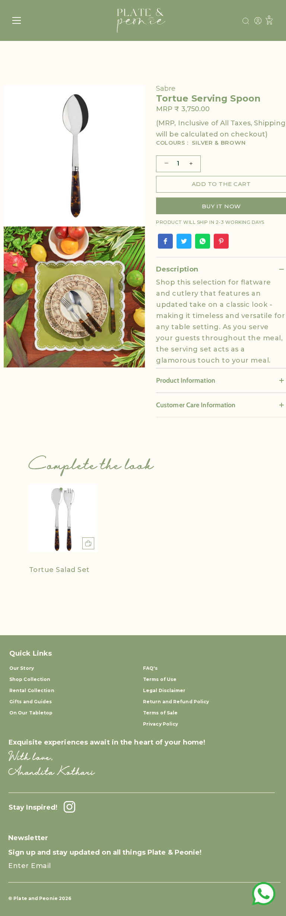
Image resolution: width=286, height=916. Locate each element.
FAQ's (150, 668)
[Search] (245, 21)
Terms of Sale (160, 713)
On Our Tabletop (31, 713)
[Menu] (17, 20)
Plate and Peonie (36, 898)
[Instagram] (67, 807)
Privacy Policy (160, 724)
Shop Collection (30, 679)
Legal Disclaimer (164, 690)
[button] (61, 489)
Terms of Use (160, 679)
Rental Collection (31, 690)
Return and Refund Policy (176, 701)
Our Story (21, 668)
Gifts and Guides (30, 701)
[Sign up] (268, 872)
